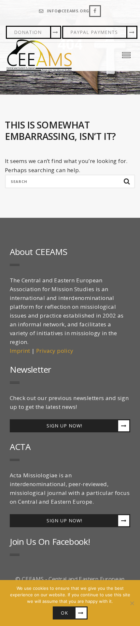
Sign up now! (64, 426)
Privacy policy (55, 350)
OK (64, 613)
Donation (28, 32)
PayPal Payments (94, 32)
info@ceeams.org (68, 11)
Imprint (20, 350)
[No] (132, 603)
